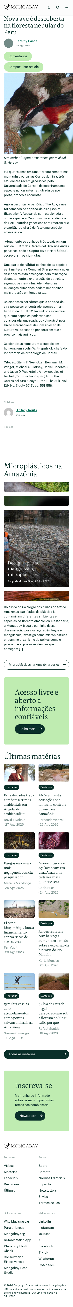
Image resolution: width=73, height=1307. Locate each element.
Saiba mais (27, 729)
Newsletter (27, 1116)
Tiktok (43, 1252)
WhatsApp (46, 1259)
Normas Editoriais (52, 1178)
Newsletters (48, 1190)
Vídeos (9, 1166)
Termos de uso (49, 1203)
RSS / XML (47, 1265)
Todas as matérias (22, 1054)
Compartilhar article (24, 67)
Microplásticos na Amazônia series (34, 664)
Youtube (44, 1234)
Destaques (11, 1184)
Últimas (9, 1190)
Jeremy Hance (26, 41)
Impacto (45, 1184)
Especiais (11, 1178)
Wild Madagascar (16, 1221)
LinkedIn (45, 1221)
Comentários (18, 56)
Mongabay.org (14, 1234)
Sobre (43, 1166)
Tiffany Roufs (26, 410)
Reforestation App (17, 1240)
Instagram (46, 1228)
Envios (43, 1197)
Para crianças (14, 1228)
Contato (44, 1172)
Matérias (10, 1172)
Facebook (46, 1246)
